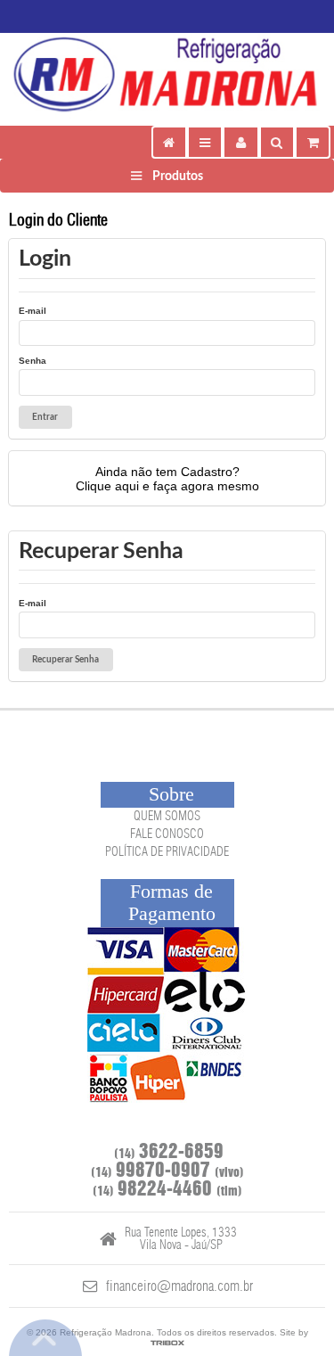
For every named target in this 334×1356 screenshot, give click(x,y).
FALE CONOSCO (167, 834)
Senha (32, 361)
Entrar (45, 417)
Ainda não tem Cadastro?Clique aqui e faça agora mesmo (167, 478)
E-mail (32, 311)
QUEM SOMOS (167, 816)
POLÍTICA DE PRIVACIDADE (167, 852)
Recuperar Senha (65, 659)
